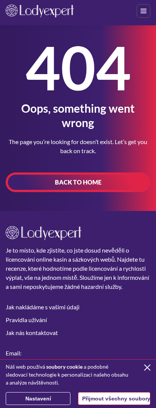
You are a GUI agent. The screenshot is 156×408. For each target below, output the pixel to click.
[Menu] (143, 11)
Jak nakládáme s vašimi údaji (43, 306)
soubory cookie (64, 366)
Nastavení (38, 399)
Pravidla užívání (26, 319)
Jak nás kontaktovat (32, 332)
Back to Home (78, 182)
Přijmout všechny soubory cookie (116, 399)
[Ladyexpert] (40, 11)
